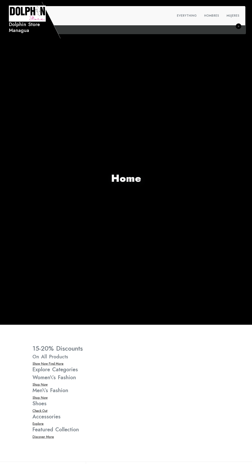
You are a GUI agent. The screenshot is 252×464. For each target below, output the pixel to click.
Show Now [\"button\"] (40, 363)
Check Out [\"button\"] (39, 410)
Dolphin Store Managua (24, 27)
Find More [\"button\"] (56, 363)
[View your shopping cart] (235, 29)
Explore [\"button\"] (38, 423)
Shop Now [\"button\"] (40, 384)
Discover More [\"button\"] (43, 436)
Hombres (211, 15)
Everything (187, 15)
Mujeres (233, 15)
